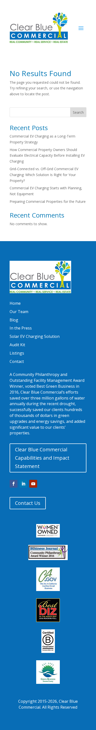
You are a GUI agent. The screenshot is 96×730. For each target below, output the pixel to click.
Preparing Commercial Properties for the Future (48, 201)
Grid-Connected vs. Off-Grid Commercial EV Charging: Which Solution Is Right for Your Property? (44, 174)
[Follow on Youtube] (33, 484)
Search (78, 112)
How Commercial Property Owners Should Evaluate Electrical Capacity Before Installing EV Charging (47, 155)
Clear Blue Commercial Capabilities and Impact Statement (42, 457)
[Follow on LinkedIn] (23, 484)
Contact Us (27, 503)
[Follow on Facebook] (13, 484)
